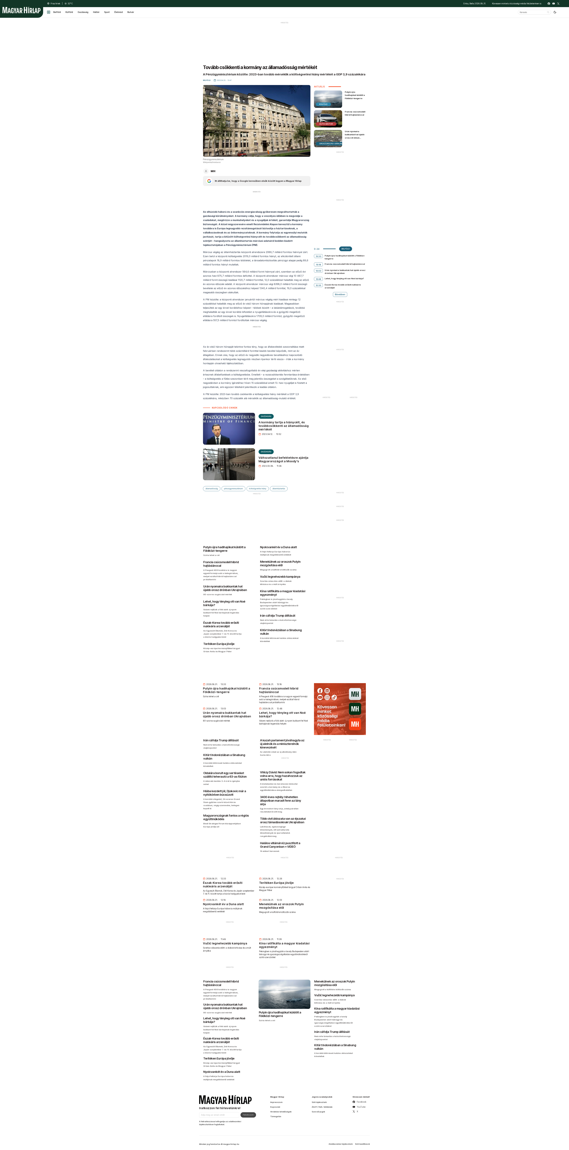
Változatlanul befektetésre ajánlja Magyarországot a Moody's (284, 459)
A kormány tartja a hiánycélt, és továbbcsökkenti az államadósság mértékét (284, 426)
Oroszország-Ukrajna (331, 143)
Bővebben (340, 294)
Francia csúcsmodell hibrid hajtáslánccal (355, 113)
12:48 (318, 279)
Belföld (57, 12)
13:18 (318, 264)
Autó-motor (326, 124)
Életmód (118, 12)
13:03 (318, 271)
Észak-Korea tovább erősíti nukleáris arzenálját (343, 286)
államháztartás (278, 488)
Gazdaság (83, 12)
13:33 (318, 256)
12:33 (318, 285)
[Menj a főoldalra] (21, 10)
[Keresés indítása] (548, 12)
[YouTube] (553, 3)
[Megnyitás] (48, 12)
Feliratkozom (248, 1115)
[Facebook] (549, 3)
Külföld (69, 12)
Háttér (96, 12)
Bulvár (130, 12)
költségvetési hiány (257, 488)
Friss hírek (55, 3)
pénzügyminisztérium (233, 488)
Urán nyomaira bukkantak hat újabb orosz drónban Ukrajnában (354, 136)
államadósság (212, 488)
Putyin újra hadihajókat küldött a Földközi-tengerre (355, 95)
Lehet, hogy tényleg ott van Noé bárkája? (344, 278)
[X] (558, 3)
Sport (107, 12)
